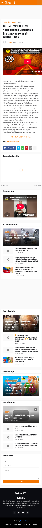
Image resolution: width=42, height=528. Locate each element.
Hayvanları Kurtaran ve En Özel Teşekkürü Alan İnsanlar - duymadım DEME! (20, 238)
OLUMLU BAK (14, 141)
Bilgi (19, 22)
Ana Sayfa (6, 22)
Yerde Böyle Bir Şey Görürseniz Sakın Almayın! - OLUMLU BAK (26, 250)
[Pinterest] (26, 148)
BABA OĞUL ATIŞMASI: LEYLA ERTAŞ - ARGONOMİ (26, 436)
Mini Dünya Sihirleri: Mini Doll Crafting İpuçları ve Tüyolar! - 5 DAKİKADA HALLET (19, 387)
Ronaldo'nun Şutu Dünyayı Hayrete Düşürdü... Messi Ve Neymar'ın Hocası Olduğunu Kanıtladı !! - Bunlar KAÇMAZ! (26, 259)
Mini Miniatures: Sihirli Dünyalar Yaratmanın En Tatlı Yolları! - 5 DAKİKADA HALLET (24, 360)
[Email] (30, 148)
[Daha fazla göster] (34, 148)
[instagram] (27, 512)
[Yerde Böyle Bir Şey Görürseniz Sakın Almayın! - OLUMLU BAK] (8, 251)
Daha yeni (5, 185)
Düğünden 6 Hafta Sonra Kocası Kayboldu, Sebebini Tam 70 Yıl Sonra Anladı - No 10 (20, 324)
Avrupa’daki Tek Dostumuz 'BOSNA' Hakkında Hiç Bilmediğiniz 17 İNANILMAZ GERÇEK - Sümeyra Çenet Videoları (26, 270)
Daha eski (37, 185)
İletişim (34, 524)
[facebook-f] (14, 512)
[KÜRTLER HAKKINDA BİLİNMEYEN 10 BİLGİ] (8, 428)
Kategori (13, 22)
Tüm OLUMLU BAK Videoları (21, 137)
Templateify (24, 521)
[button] (2, 2)
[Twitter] (18, 148)
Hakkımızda (17, 524)
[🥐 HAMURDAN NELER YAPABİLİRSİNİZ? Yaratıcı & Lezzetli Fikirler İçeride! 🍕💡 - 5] (8, 337)
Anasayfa (8, 524)
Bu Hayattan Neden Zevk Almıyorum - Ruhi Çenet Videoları (20, 416)
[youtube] (23, 512)
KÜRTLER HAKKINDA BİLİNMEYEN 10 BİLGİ (26, 427)
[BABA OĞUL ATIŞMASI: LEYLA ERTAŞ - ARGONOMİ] (8, 437)
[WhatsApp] (22, 148)
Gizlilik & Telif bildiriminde (29, 505)
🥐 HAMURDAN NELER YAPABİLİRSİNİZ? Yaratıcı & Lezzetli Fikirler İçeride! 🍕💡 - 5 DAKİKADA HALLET (26, 338)
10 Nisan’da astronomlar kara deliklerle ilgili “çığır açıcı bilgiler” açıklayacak (26, 444)
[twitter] (18, 512)
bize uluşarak (16, 505)
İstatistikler (26, 524)
